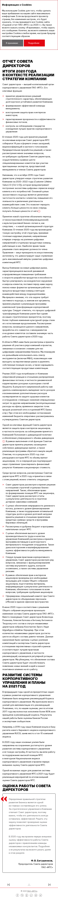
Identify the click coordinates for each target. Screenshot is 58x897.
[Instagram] (35, 895)
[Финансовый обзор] (12, 885)
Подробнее (33, 43)
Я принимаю (12, 43)
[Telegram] (40, 895)
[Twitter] (31, 895)
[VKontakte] (22, 895)
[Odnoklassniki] (26, 895)
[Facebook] (17, 895)
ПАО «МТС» (32, 891)
